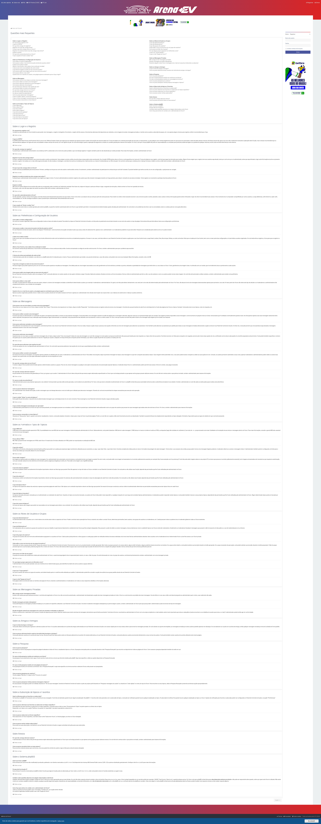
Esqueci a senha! (17, 52)
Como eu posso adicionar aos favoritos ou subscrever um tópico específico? (169, 89)
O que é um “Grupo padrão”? (156, 52)
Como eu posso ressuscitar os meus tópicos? (24, 100)
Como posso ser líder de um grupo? (158, 49)
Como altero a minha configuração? (22, 61)
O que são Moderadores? (156, 44)
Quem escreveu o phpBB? (156, 106)
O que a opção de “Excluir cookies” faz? (23, 55)
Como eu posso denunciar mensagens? (23, 95)
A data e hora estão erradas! (20, 64)
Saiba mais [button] (61, 821)
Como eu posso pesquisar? (156, 76)
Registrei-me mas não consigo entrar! (22, 47)
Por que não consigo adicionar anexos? (23, 91)
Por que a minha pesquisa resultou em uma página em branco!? (166, 79)
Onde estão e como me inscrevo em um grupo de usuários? (165, 47)
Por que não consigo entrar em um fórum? (24, 90)
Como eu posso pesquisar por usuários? (159, 81)
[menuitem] (16, 2)
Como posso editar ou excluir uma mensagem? (25, 81)
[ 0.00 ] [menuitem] (33, 2)
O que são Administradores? (156, 42)
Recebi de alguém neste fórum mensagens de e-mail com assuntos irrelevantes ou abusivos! (173, 63)
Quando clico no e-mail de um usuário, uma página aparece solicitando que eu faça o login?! (37, 74)
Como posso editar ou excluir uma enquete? (24, 88)
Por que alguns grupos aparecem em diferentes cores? (163, 51)
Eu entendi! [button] (311, 821)
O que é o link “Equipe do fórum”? (158, 54)
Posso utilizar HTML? (18, 107)
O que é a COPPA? (17, 44)
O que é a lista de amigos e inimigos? (159, 68)
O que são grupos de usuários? (157, 46)
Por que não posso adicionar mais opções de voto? (26, 86)
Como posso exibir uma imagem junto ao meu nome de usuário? (30, 71)
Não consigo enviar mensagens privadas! (160, 59)
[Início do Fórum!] (160, 9)
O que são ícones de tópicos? (20, 118)
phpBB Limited (68, 762)
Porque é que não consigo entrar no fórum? (24, 49)
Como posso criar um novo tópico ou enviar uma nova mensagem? (30, 80)
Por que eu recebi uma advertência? (22, 93)
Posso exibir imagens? (18, 110)
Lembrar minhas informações (295, 48)
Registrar (292, 34)
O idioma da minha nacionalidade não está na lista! (26, 68)
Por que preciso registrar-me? (20, 42)
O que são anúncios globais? (20, 112)
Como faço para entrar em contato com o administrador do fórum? (167, 111)
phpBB (148, 257)
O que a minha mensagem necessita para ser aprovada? (27, 98)
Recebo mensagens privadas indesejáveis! (160, 61)
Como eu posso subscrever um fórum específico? (162, 91)
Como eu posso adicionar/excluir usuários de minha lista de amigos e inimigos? (170, 70)
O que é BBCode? (17, 105)
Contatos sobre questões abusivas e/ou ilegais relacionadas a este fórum (168, 109)
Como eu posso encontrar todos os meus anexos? (162, 100)
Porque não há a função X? (156, 107)
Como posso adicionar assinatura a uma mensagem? (27, 83)
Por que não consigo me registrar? (22, 46)
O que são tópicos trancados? (20, 117)
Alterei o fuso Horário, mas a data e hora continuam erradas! (28, 66)
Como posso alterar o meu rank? (21, 73)
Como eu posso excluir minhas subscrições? (161, 93)
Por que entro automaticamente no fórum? (24, 54)
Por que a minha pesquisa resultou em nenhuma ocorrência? (165, 77)
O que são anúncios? (18, 113)
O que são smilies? (17, 108)
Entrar (287, 34)
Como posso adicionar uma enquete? (22, 85)
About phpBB (139, 762)
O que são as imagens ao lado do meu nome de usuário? (27, 69)
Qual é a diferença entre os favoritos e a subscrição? (163, 88)
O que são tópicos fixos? (19, 115)
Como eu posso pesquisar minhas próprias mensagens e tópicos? (166, 82)
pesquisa (113, 779)
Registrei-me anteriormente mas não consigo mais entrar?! (28, 51)
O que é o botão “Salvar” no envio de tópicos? (24, 96)
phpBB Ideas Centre (83, 771)
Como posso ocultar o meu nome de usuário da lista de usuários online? (31, 63)
